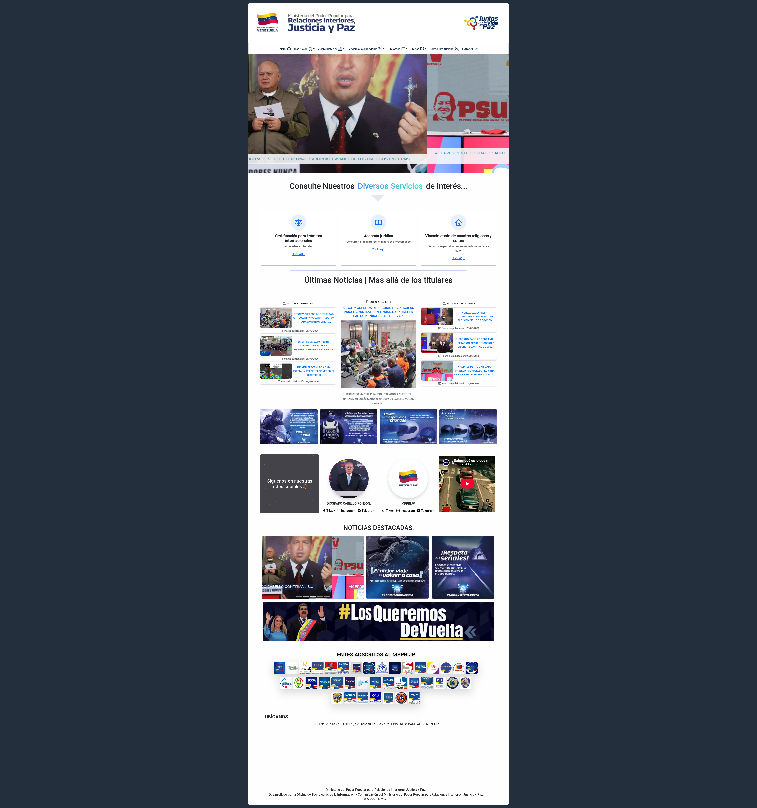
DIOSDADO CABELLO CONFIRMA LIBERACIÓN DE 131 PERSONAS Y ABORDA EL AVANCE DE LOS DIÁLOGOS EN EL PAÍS (474, 343)
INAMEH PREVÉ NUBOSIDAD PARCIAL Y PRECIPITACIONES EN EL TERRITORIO (313, 371)
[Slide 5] (327, 596)
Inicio (282, 49)
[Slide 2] (306, 596)
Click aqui (298, 254)
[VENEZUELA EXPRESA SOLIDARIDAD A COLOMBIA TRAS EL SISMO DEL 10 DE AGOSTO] (437, 316)
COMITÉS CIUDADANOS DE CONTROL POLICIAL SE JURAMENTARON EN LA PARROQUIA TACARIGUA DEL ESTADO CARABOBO (314, 346)
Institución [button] (301, 49)
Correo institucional (442, 49)
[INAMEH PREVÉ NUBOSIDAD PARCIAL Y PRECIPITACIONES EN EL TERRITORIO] (276, 371)
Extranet (468, 49)
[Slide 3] (313, 596)
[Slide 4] (320, 596)
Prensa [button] (414, 49)
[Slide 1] (299, 596)
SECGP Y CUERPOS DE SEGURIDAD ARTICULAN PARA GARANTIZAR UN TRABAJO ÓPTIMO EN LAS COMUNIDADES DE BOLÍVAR (313, 318)
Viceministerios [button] (327, 49)
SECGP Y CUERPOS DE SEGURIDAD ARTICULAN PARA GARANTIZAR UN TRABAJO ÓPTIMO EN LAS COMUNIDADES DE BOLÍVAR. (378, 312)
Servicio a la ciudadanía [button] (362, 49)
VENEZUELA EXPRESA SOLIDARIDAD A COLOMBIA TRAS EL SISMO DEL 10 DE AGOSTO (475, 316)
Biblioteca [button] (394, 49)
